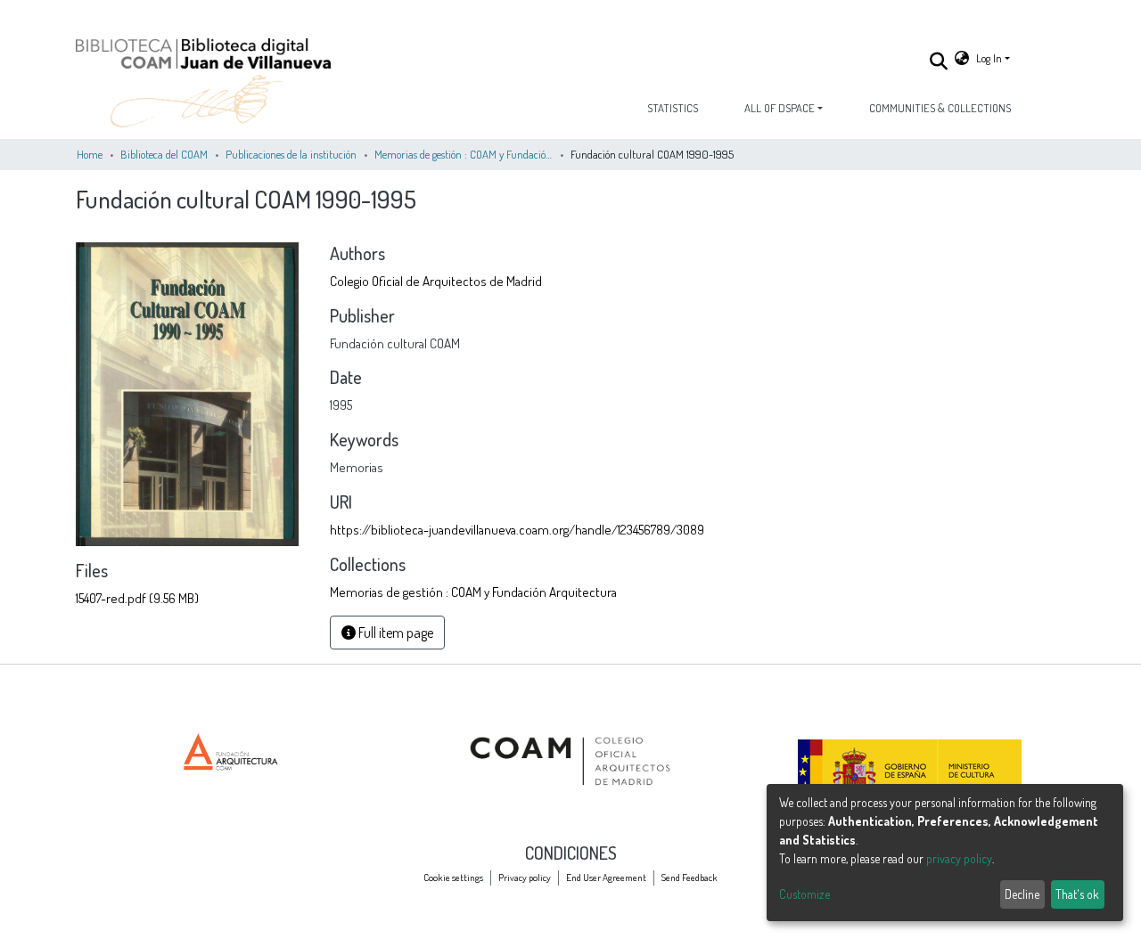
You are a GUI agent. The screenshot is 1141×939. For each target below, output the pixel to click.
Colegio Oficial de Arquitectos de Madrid (436, 281)
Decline (1022, 894)
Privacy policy (524, 877)
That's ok (1077, 894)
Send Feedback (689, 877)
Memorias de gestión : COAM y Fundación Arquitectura (463, 154)
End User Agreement (606, 877)
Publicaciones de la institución (291, 154)
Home (90, 154)
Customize (804, 894)
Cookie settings (453, 877)
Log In (989, 58)
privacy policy (959, 858)
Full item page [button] (394, 632)
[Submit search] (938, 60)
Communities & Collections (940, 108)
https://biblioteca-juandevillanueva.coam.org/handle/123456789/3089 (517, 529)
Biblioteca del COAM (164, 154)
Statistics (672, 108)
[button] (962, 58)
